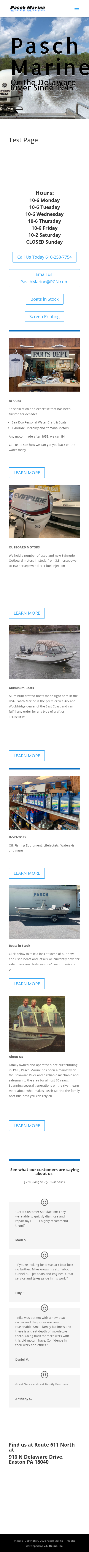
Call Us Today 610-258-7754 (44, 257)
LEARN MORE (27, 473)
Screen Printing (44, 316)
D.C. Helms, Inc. (53, 1546)
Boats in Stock (44, 299)
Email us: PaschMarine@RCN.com (44, 278)
